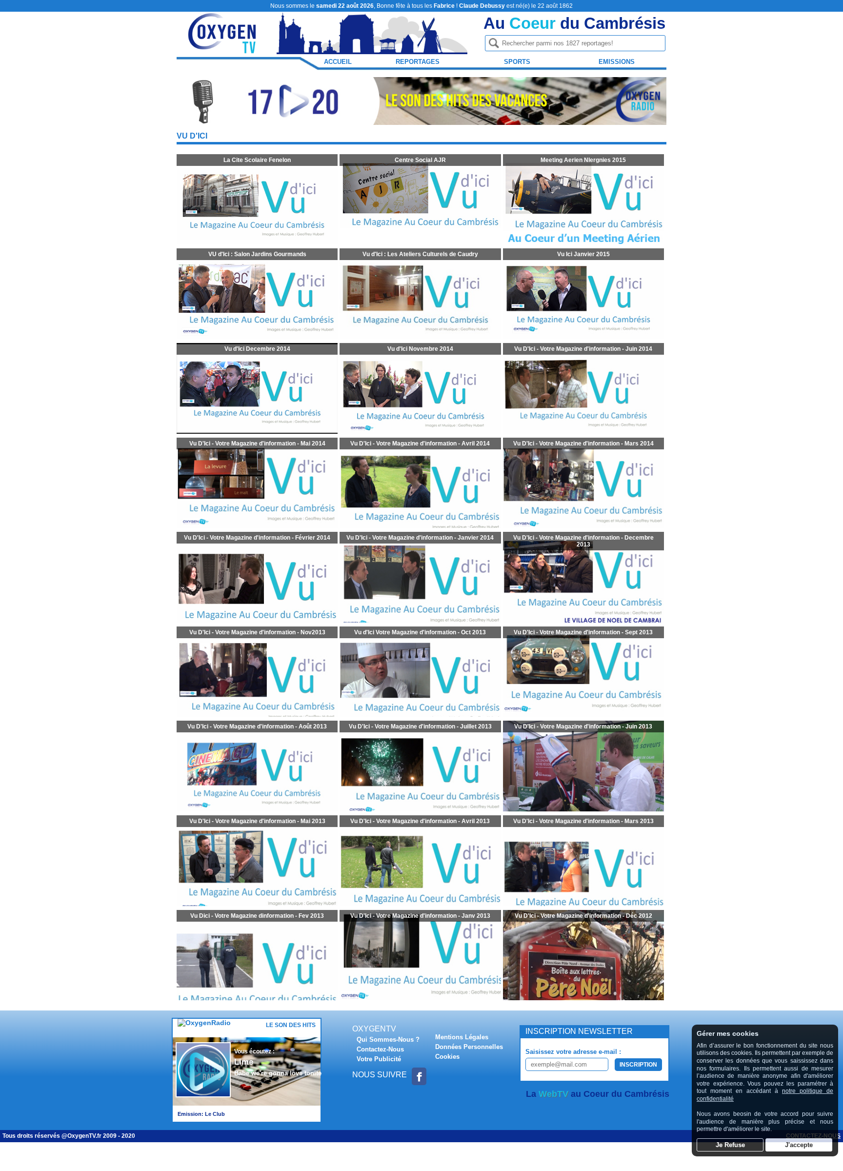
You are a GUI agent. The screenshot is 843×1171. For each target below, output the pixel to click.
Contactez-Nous (380, 1049)
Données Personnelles (469, 1046)
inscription (638, 1064)
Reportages (418, 61)
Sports (517, 61)
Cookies (447, 1056)
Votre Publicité (379, 1059)
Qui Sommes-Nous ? (388, 1039)
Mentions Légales (461, 1037)
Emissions (617, 61)
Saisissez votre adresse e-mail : (573, 1051)
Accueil (338, 61)
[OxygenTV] (223, 49)
